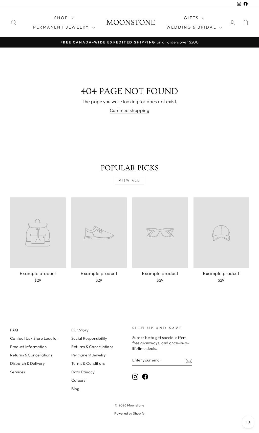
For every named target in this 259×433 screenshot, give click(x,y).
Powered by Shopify (129, 413)
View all (129, 180)
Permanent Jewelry (62, 27)
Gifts (192, 17)
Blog (75, 388)
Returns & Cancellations (31, 355)
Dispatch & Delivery (27, 363)
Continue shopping (129, 110)
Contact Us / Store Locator (34, 338)
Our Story (80, 330)
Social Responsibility (89, 338)
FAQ (14, 330)
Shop (62, 17)
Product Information (28, 346)
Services (17, 372)
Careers (78, 380)
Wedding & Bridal (192, 27)
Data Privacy (83, 372)
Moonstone (130, 22)
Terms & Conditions (88, 363)
